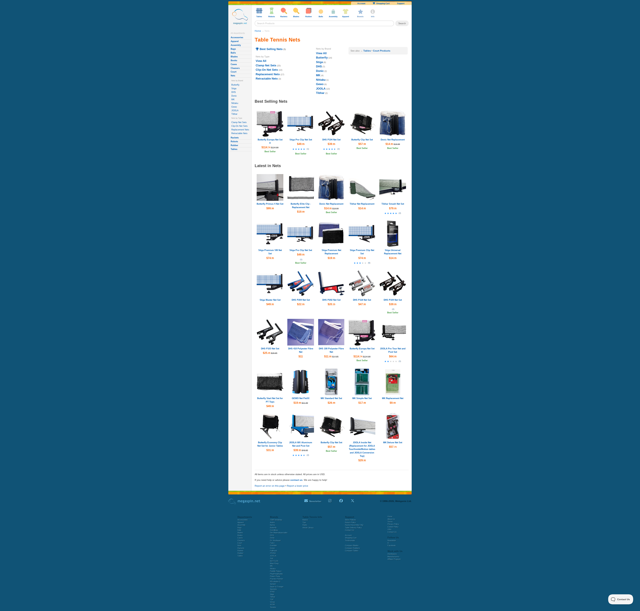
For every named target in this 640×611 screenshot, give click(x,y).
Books (234, 60)
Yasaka (273, 607)
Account (361, 3)
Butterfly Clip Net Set (362, 139)
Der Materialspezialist (278, 533)
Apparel (235, 41)
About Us (391, 519)
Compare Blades (351, 545)
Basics (305, 520)
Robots (234, 141)
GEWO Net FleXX (301, 398)
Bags (233, 49)
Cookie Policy (393, 527)
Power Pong (275, 576)
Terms (390, 522)
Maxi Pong (274, 563)
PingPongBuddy (276, 574)
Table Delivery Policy (353, 528)
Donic (234, 96)
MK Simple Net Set (362, 398)
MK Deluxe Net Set (392, 442)
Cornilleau (274, 530)
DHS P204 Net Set (301, 300)
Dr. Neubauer (275, 540)
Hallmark (273, 551)
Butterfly (235, 85)
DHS (233, 92)
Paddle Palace (276, 571)
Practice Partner (276, 579)
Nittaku (234, 103)
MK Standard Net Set (331, 398)
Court (233, 72)
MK (233, 99)
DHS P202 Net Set (331, 300)
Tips (304, 522)
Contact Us (349, 530)
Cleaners (235, 68)
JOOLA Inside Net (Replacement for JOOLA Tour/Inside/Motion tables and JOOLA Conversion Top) (362, 449)
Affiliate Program (394, 559)
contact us (296, 480)
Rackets (235, 137)
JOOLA (234, 110)
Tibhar (234, 114)
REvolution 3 (275, 581)
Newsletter (392, 540)
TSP (272, 599)
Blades (234, 56)
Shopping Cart (382, 3)
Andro (272, 522)
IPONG (273, 553)
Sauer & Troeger (277, 587)
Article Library (308, 528)
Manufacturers (393, 557)
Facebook (392, 545)
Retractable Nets (239, 133)
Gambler (273, 545)
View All (261, 61)
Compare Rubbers (352, 548)
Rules (304, 525)
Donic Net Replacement (393, 139)
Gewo (234, 107)
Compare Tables (351, 551)
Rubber (234, 145)
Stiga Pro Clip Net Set (301, 139)
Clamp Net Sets (239, 122)
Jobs (390, 529)
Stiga (233, 88)
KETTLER (274, 561)
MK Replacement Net (392, 398)
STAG (272, 592)
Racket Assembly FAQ (354, 525)
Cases (234, 64)
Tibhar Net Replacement (362, 204)
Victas (272, 602)
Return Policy (350, 522)
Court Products (381, 50)
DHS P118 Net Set (362, 300)
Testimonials (350, 540)
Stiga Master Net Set (270, 300)
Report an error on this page (270, 485)
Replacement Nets (240, 129)
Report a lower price (297, 485)
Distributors (392, 554)
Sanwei (273, 584)
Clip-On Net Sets (239, 126)
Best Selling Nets (270, 49)
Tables (234, 149)
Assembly (236, 45)
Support (400, 3)
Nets (233, 75)
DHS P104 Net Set (331, 139)
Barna (272, 525)
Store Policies (350, 520)
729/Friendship (276, 520)
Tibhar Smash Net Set (393, 204)
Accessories (237, 37)
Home (258, 31)
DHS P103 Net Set (270, 348)
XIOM (272, 604)
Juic (271, 558)
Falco (272, 543)
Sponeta (273, 589)
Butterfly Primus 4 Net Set (270, 204)
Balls (233, 53)
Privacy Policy (393, 524)
